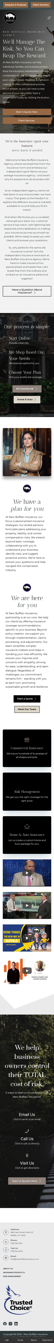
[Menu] (49, 18)
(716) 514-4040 (17, 1251)
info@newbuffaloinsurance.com (25, 1259)
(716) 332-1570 (16, 1243)
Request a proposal (15, 5)
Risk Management (12, 1276)
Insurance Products (14, 1272)
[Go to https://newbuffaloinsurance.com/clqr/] (27, 748)
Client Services (41, 5)
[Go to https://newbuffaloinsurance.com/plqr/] (27, 835)
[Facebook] (5, 1323)
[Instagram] (10, 1323)
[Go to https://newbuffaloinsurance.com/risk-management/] (27, 791)
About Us (8, 1269)
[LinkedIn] (16, 1323)
